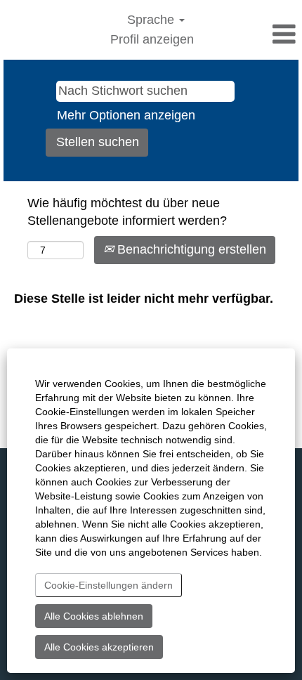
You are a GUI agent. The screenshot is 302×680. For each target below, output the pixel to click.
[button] (252, 35)
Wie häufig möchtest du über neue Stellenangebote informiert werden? (127, 212)
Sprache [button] (152, 20)
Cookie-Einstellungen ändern (108, 585)
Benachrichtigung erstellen (190, 249)
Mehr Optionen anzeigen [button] (126, 115)
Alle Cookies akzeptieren (99, 647)
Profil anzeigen (152, 39)
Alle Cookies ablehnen (93, 616)
